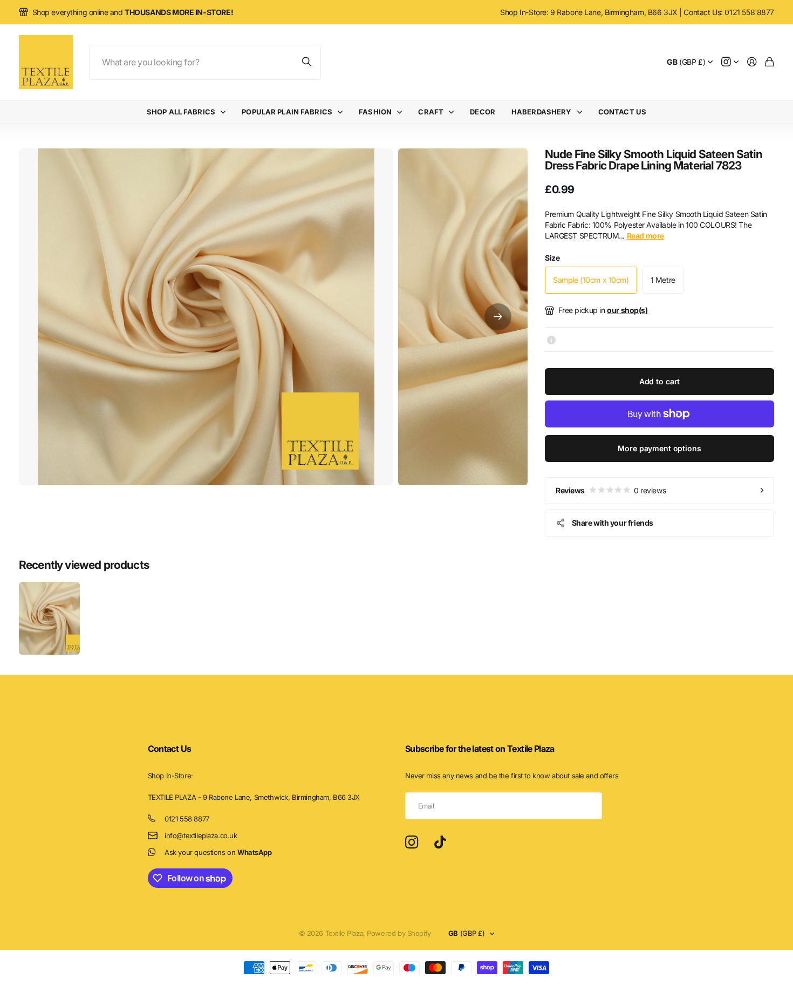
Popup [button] (551, 339)
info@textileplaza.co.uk (201, 835)
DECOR (482, 111)
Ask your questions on (218, 852)
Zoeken (307, 62)
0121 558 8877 (187, 818)
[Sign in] (752, 62)
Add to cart (659, 381)
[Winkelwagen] (769, 62)
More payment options (659, 448)
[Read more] (730, 62)
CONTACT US (622, 111)
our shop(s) (627, 310)
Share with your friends (612, 522)
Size (552, 257)
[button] (497, 316)
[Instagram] (411, 843)
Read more (645, 235)
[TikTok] (440, 842)
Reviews (611, 490)
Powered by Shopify (398, 933)
